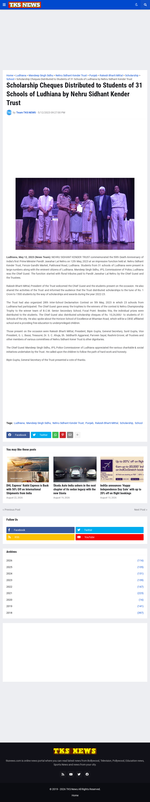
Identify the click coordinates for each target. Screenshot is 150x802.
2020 (75, 599)
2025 (75, 567)
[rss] (63, 774)
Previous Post (12, 509)
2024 (75, 573)
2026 (75, 560)
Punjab (89, 423)
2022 (75, 586)
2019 (75, 606)
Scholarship (126, 423)
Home (75, 795)
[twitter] (79, 774)
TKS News (72, 789)
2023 (75, 580)
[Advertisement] (75, 40)
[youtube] (71, 774)
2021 (75, 593)
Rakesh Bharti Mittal (106, 423)
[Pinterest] (63, 435)
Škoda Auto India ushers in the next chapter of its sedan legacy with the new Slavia (74, 489)
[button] (4, 5)
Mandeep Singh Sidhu (38, 423)
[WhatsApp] (55, 435)
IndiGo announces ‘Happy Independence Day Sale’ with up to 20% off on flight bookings (120, 489)
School (138, 423)
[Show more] (77, 435)
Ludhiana (19, 423)
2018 (75, 612)
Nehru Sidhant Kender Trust (68, 423)
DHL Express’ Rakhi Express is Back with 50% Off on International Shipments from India (27, 489)
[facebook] (87, 774)
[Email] (70, 435)
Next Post (139, 509)
